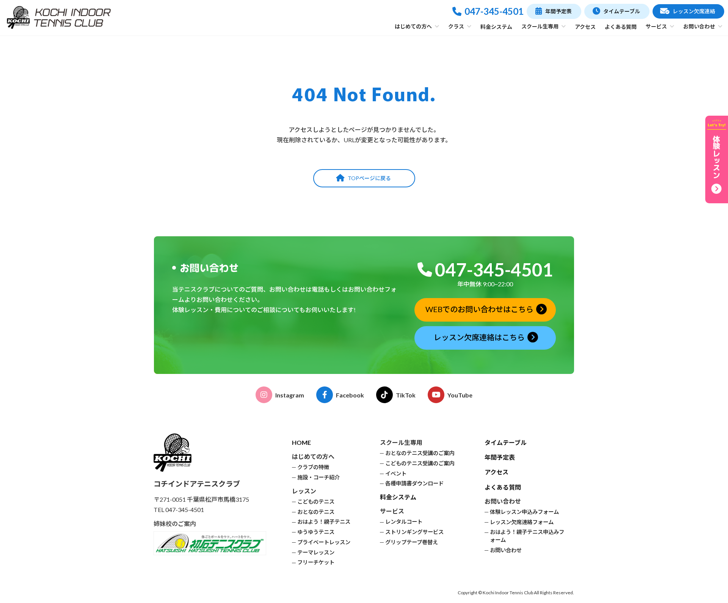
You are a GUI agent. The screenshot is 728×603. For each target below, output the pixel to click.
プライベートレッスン (323, 542)
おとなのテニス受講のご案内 (419, 453)
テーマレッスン (315, 552)
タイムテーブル (506, 442)
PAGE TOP (704, 577)
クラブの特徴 (313, 467)
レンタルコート (403, 522)
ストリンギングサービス (414, 532)
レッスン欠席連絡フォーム (522, 522)
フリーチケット (315, 562)
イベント (395, 473)
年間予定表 (500, 457)
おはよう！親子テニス (323, 522)
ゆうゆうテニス (315, 532)
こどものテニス (315, 501)
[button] (554, 11)
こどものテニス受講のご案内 (419, 463)
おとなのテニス (315, 512)
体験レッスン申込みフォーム (524, 512)
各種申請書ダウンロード (414, 484)
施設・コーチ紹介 (318, 477)
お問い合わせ (506, 550)
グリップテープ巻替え (411, 542)
